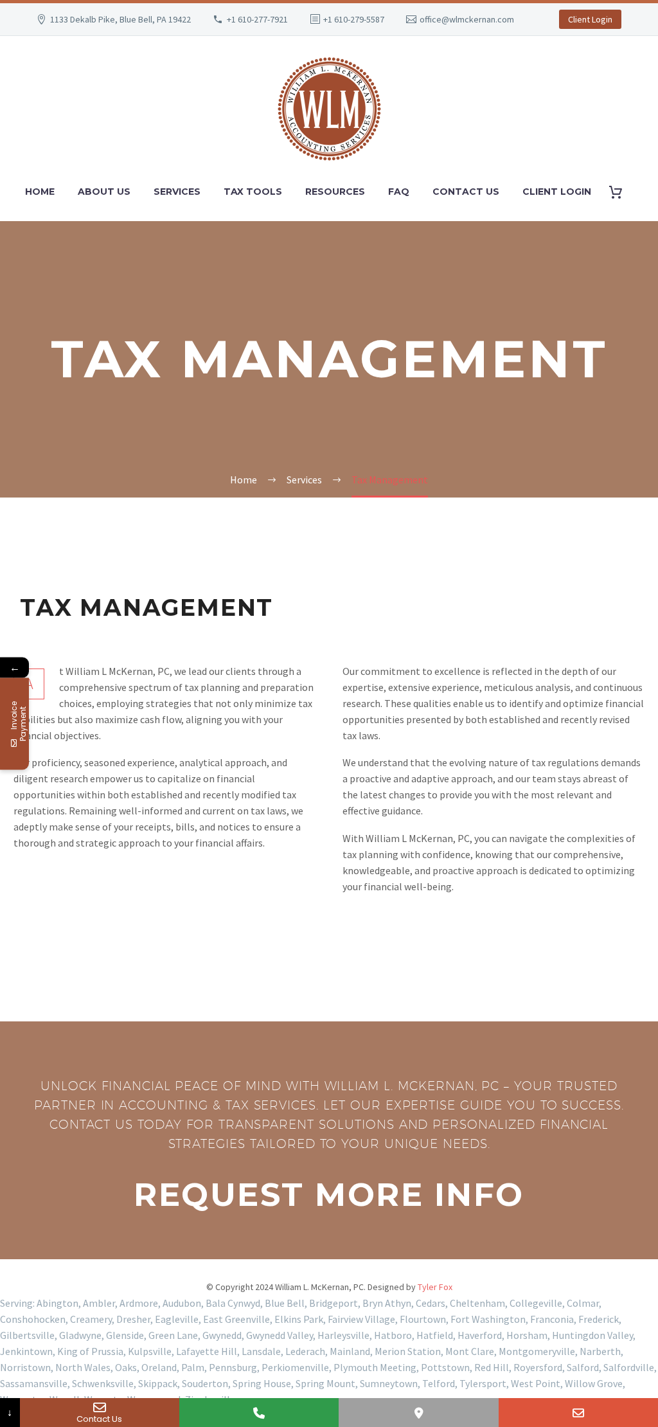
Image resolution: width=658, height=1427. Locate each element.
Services (177, 191)
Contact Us (465, 191)
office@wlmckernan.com (467, 19)
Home (40, 191)
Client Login (590, 19)
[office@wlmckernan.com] (578, 1412)
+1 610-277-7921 (257, 19)
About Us (104, 191)
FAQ (398, 191)
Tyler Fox (435, 1287)
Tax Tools (253, 191)
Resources (335, 191)
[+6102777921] (259, 1412)
